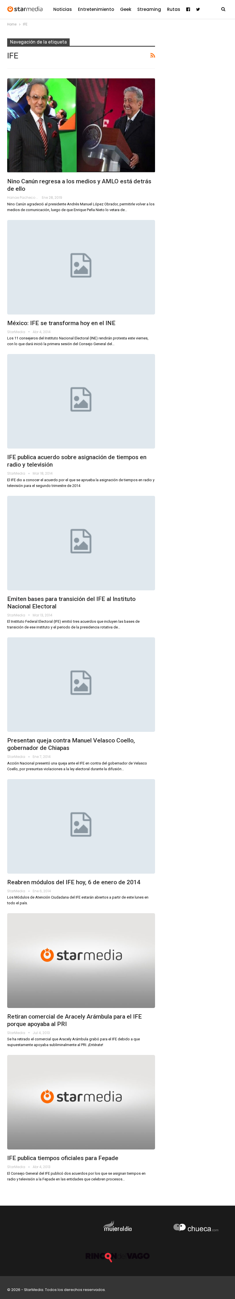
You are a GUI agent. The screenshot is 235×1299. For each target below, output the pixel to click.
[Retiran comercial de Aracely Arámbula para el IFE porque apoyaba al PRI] (81, 960)
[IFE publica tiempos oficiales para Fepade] (81, 1102)
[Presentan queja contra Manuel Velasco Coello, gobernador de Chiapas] (81, 684)
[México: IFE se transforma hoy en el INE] (81, 267)
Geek (125, 9)
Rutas (173, 9)
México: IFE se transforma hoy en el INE (61, 323)
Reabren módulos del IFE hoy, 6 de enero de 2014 (73, 882)
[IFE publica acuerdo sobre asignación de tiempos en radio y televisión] (81, 401)
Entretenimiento (96, 9)
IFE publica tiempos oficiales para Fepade (62, 1158)
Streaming (149, 9)
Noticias (62, 9)
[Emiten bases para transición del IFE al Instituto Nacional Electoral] (81, 543)
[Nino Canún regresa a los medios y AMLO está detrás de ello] (81, 125)
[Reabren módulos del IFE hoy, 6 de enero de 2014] (81, 826)
